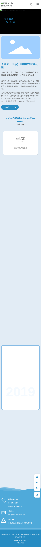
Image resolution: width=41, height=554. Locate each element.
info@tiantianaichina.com (16, 518)
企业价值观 (21, 225)
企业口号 (20, 256)
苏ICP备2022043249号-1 (20, 544)
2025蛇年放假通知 (13, 475)
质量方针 (20, 315)
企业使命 (20, 194)
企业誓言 (20, 284)
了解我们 (8, 107)
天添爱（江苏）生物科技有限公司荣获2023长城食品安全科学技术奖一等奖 (17, 441)
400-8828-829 (13, 507)
